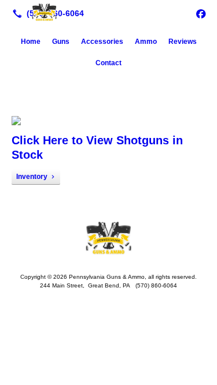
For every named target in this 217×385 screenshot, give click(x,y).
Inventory (31, 177)
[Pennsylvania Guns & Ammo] (108, 12)
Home (31, 42)
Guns (60, 42)
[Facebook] (201, 13)
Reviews (182, 42)
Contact (108, 63)
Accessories (102, 42)
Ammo (146, 42)
